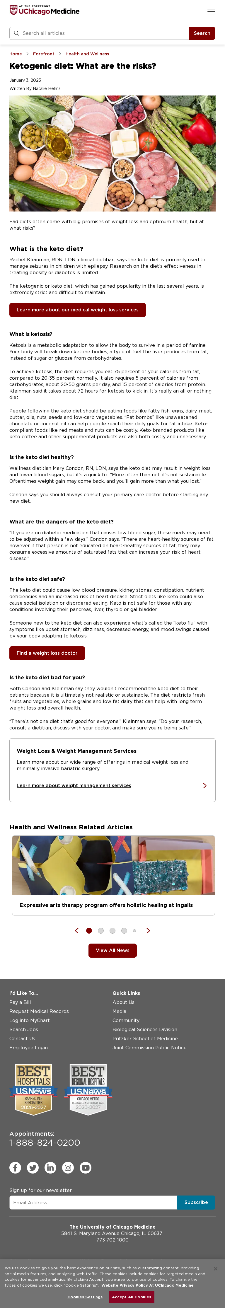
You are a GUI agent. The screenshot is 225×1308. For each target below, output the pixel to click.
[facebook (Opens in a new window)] (15, 1168)
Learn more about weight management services (74, 785)
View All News (112, 950)
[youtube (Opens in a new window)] (85, 1168)
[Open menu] (211, 11)
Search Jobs (23, 1029)
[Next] (145, 930)
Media (119, 1011)
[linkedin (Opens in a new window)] (50, 1168)
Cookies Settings (85, 1297)
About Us (123, 1002)
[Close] (215, 1268)
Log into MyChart (29, 1020)
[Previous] (79, 930)
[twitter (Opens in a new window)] (33, 1168)
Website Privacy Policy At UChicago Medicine (147, 1285)
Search (202, 33)
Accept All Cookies (131, 1297)
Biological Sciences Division (144, 1029)
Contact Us (22, 1038)
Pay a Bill (20, 1002)
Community (125, 1020)
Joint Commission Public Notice (149, 1048)
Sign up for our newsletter (40, 1190)
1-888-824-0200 (44, 1139)
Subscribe (196, 1202)
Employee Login (28, 1048)
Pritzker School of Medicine (145, 1038)
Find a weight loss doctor (47, 653)
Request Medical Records (39, 1011)
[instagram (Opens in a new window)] (68, 1168)
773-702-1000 (112, 1240)
